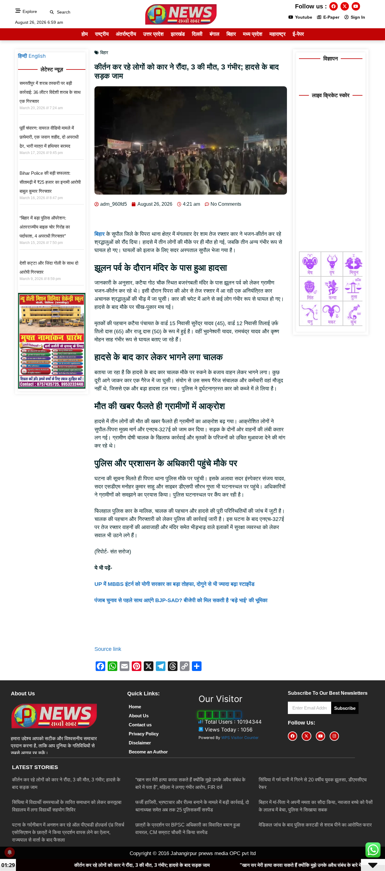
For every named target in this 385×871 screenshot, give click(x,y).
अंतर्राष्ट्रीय (126, 34)
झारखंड (178, 34)
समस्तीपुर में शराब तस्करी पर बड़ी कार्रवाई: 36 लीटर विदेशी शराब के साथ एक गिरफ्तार (50, 92)
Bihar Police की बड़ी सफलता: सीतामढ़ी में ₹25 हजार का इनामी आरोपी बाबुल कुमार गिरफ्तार (50, 182)
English (37, 56)
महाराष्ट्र (277, 34)
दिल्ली (197, 34)
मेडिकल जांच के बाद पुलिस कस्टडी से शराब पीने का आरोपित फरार (315, 824)
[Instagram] (334, 736)
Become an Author (148, 751)
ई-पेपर (298, 34)
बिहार (231, 34)
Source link (107, 649)
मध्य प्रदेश (252, 34)
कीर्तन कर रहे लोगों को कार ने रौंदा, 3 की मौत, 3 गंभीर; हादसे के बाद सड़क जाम (100, 865)
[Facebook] (333, 6)
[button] (52, 12)
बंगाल (214, 34)
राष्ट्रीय (102, 34)
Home (135, 706)
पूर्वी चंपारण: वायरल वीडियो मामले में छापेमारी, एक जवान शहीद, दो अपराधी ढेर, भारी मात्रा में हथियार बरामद (49, 137)
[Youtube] (356, 6)
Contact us (140, 724)
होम (85, 34)
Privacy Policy (144, 733)
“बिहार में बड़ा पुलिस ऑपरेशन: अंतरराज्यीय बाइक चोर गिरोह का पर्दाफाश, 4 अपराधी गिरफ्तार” (45, 227)
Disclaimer (140, 742)
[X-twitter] (344, 6)
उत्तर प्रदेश (153, 34)
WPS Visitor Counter (240, 737)
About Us (139, 715)
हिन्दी (22, 56)
